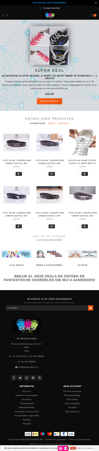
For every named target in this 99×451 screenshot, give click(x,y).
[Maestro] (42, 433)
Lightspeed (61, 439)
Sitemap (27, 420)
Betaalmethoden (26, 407)
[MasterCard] (49, 433)
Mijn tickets (72, 399)
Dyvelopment (85, 439)
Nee (73, 448)
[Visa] (71, 433)
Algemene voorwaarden (26, 395)
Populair (63, 123)
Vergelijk (72, 407)
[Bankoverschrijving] (28, 433)
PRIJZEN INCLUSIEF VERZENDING (49, 3)
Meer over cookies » (86, 448)
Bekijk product (49, 101)
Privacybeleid (26, 403)
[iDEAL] (35, 433)
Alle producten (72, 411)
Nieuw (51, 123)
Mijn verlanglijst (72, 403)
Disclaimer (27, 399)
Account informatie (72, 391)
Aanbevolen (37, 123)
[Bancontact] (57, 433)
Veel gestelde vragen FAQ (26, 415)
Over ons (26, 391)
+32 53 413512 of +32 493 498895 (28, 356)
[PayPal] (64, 433)
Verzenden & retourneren (27, 411)
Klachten (27, 424)
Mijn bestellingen (72, 395)
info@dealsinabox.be (28, 367)
